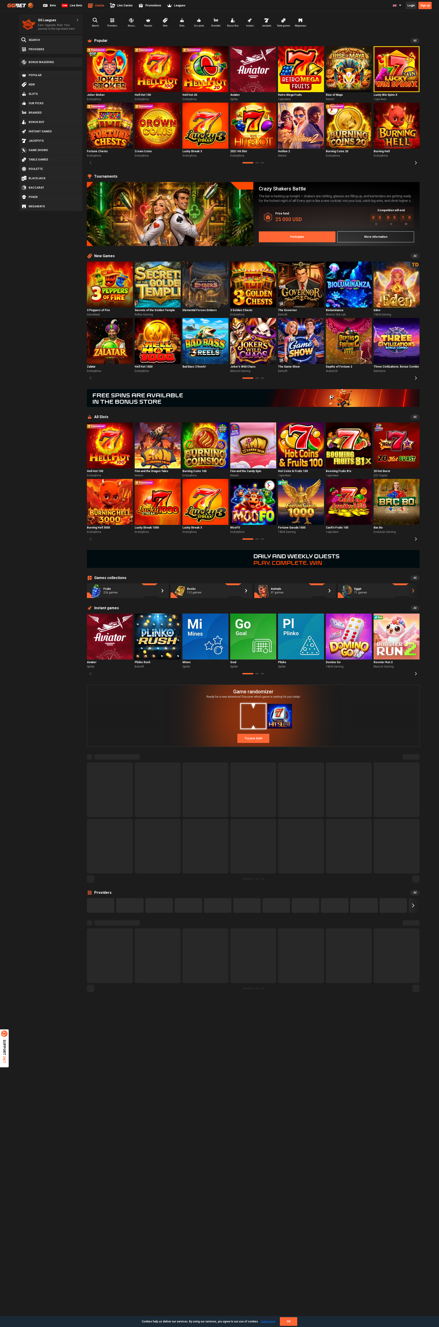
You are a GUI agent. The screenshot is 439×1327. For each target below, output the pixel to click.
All (415, 40)
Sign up (425, 5)
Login (411, 5)
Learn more (268, 1321)
